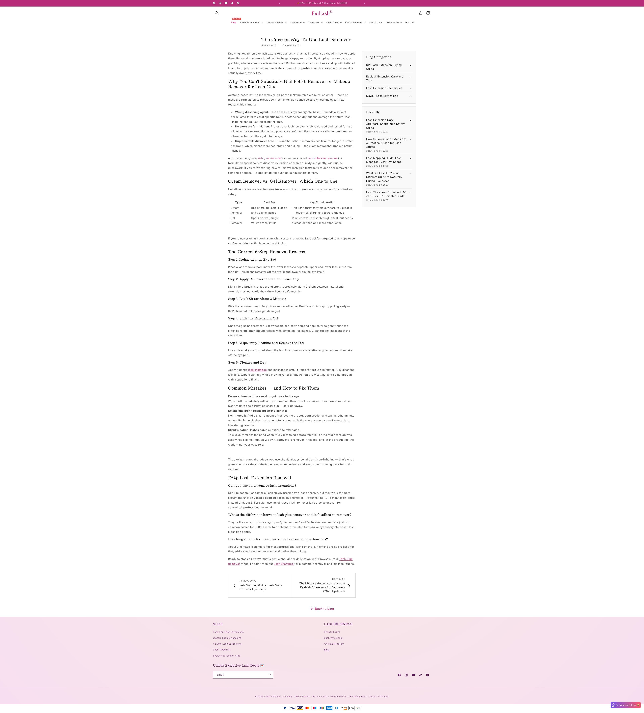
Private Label (332, 631)
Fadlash (268, 696)
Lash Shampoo (284, 563)
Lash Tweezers (222, 649)
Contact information (379, 696)
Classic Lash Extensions (227, 637)
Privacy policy (320, 696)
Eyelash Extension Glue (226, 655)
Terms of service (338, 696)
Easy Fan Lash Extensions (228, 631)
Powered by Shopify (282, 696)
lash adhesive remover (323, 158)
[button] (216, 13)
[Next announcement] (364, 3)
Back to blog (324, 608)
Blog (326, 649)
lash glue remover (270, 158)
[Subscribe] (269, 675)
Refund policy (302, 696)
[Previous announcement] (279, 3)
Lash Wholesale (333, 637)
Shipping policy (357, 696)
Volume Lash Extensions (227, 643)
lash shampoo (257, 369)
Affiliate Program (334, 643)
